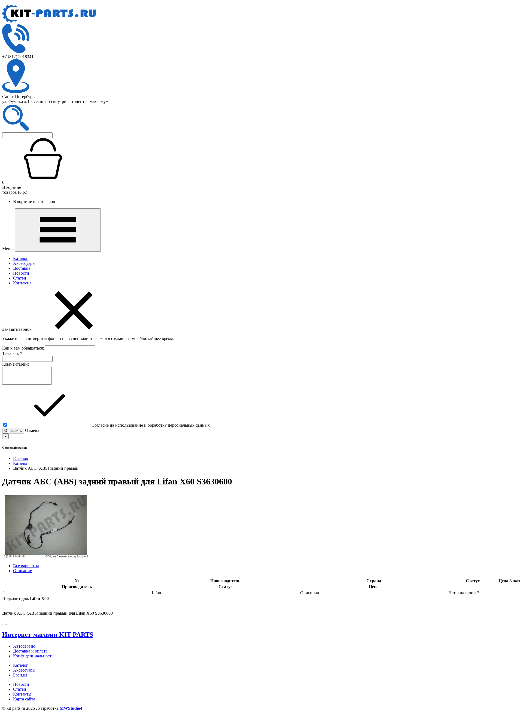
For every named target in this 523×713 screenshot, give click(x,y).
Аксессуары (24, 263)
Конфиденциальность (33, 656)
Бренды (20, 675)
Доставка (21, 268)
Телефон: (12, 353)
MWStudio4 (71, 708)
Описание (22, 570)
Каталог (20, 258)
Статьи (19, 278)
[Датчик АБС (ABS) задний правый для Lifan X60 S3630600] (45, 556)
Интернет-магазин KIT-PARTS (47, 634)
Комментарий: (15, 364)
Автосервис (24, 646)
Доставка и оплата (30, 651)
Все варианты (26, 565)
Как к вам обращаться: (23, 348)
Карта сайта (24, 699)
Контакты (22, 283)
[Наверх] (4, 624)
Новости (21, 273)
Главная (20, 458)
